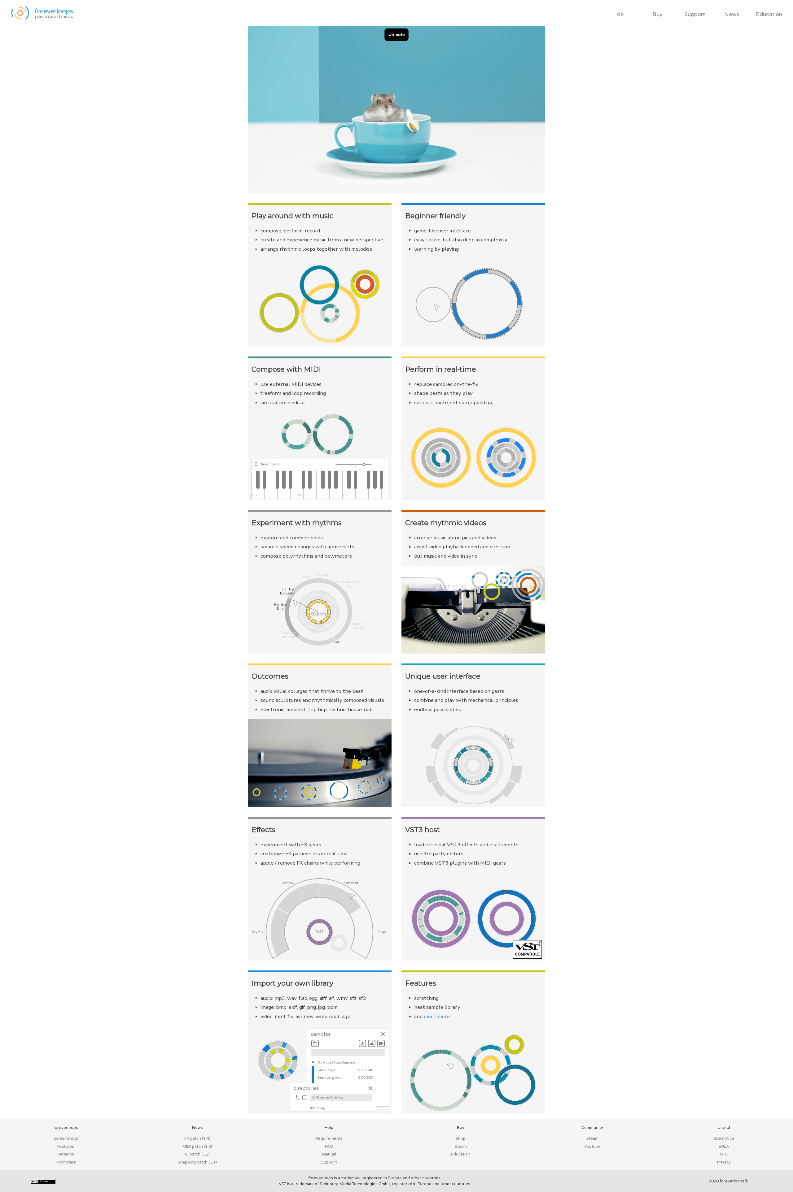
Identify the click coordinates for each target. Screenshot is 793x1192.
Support (694, 14)
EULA (724, 1146)
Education (769, 14)
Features (65, 1146)
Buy (657, 14)
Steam (461, 1146)
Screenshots (66, 1138)
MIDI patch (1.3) (197, 1146)
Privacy (724, 1162)
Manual (329, 1154)
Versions (65, 1154)
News (731, 14)
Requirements (329, 1138)
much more (437, 1016)
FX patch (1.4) (197, 1138)
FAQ (329, 1146)
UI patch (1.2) (197, 1154)
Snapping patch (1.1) (197, 1162)
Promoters (66, 1162)
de (620, 14)
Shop (461, 1138)
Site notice (724, 1138)
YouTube (592, 1146)
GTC (724, 1154)
